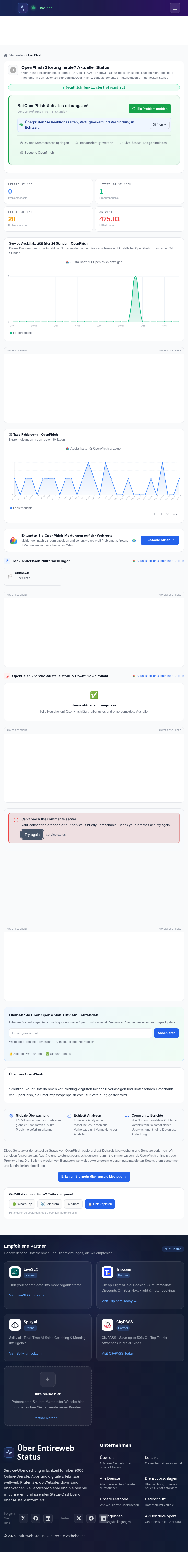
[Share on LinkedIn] (103, 1518)
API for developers (160, 1515)
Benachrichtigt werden (96, 143)
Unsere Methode (114, 1498)
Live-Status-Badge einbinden (145, 143)
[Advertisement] (94, 30)
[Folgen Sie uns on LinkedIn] (48, 1518)
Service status (56, 834)
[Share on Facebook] (91, 1518)
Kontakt (151, 1457)
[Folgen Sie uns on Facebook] (35, 1518)
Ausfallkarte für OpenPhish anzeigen (96, 262)
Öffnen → (159, 124)
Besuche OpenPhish (39, 152)
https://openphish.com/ (67, 1095)
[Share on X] (78, 1518)
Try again (32, 834)
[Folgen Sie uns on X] (23, 1518)
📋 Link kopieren (100, 1204)
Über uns (107, 1457)
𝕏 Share (73, 1204)
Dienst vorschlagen (161, 1478)
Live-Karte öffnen (157, 540)
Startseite (16, 55)
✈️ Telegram (50, 1204)
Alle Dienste (110, 1478)
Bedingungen (111, 1515)
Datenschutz (155, 1498)
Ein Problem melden (152, 109)
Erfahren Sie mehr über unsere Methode (91, 1176)
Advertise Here (170, 350)
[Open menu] (175, 8)
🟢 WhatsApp (22, 1204)
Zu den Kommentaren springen (46, 143)
